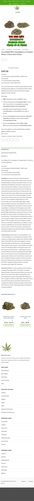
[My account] (2, 8)
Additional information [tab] (8, 153)
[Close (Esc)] (15, 491)
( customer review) (13, 67)
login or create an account (8, 131)
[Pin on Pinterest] (14, 140)
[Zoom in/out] (1, 491)
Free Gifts (22, 1)
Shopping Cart (16, 3)
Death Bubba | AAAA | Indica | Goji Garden (8, 317)
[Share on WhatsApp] (2, 140)
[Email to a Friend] (11, 140)
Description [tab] (5, 149)
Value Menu (16, 49)
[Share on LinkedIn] (17, 140)
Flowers (9, 49)
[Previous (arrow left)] (1, 498)
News (9, 1)
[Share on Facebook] (5, 140)
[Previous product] (6, 59)
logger (10, 3)
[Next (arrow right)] (6, 498)
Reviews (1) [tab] (4, 156)
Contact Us (23, 3)
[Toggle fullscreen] (6, 491)
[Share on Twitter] (8, 140)
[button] (7, 8)
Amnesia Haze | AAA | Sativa (25, 317)
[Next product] (2, 59)
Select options (9, 325)
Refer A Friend (15, 1)
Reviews (5, 1)
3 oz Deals (25, 49)
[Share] (11, 491)
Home (3, 49)
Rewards (28, 1)
